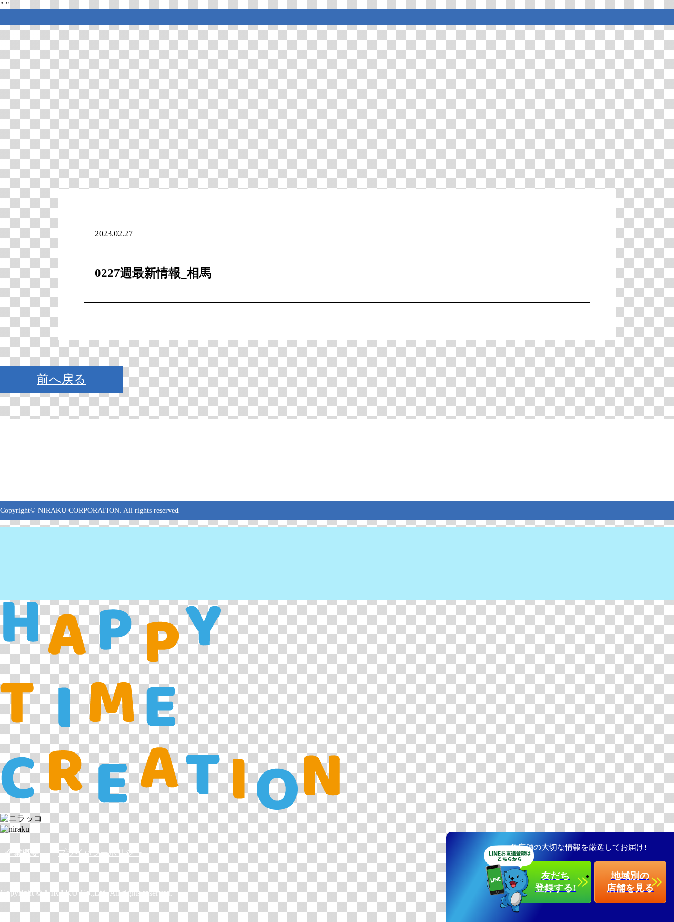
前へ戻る (61, 379)
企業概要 (22, 852)
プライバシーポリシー (100, 852)
